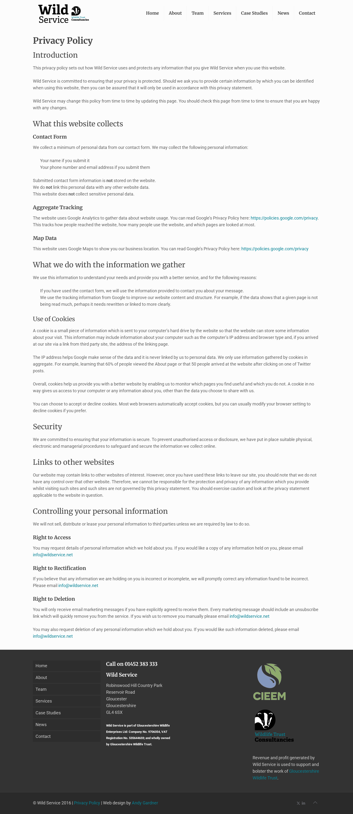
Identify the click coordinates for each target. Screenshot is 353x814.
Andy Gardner (145, 802)
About (41, 677)
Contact (43, 736)
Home (41, 665)
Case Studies (48, 712)
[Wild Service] (63, 13)
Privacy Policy (87, 802)
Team (41, 689)
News (41, 724)
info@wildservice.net (53, 554)
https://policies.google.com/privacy (284, 217)
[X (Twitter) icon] (298, 803)
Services (44, 701)
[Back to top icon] (315, 802)
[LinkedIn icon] (303, 803)
